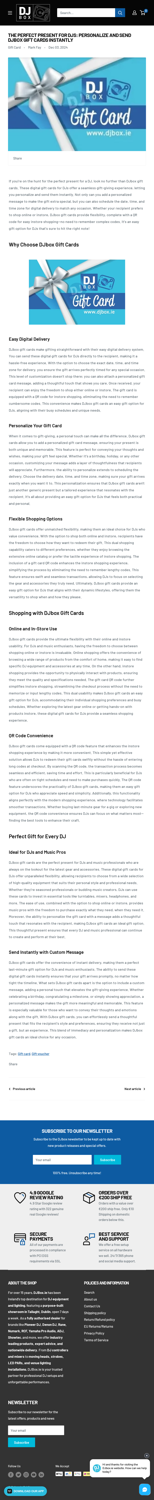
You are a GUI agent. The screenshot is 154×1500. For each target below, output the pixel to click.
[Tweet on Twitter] (44, 158)
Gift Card (14, 47)
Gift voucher (40, 1054)
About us (90, 1299)
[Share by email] (51, 158)
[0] (142, 12)
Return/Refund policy (99, 1319)
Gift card (24, 1054)
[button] (25, 1491)
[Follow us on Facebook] (11, 1474)
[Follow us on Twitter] (18, 1474)
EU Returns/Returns (98, 1326)
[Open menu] (10, 12)
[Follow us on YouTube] (33, 1474)
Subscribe (107, 1160)
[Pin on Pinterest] (36, 158)
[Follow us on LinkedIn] (41, 1474)
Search (89, 1292)
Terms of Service (96, 1340)
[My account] (135, 12)
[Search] (120, 12)
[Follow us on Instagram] (26, 1474)
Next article (133, 1089)
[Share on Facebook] (28, 158)
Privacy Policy (94, 1333)
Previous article (24, 1089)
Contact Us (92, 1306)
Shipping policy (95, 1313)
